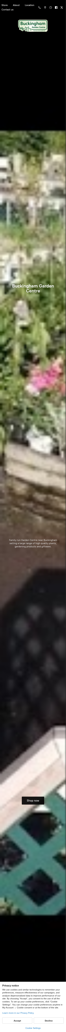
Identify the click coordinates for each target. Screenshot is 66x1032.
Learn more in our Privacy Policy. (18, 1013)
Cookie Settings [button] (33, 1028)
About (16, 5)
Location (29, 5)
